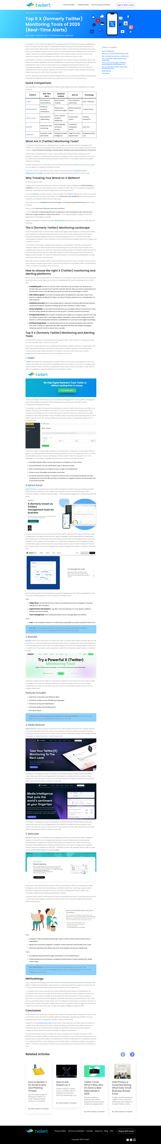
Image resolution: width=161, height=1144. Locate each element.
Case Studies (69, 5)
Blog (106, 1131)
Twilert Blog (33, 13)
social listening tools (44, 1023)
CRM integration (59, 220)
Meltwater (29, 134)
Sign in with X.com (125, 5)
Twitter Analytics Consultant (62, 35)
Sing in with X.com (126, 1131)
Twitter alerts (40, 850)
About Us (98, 1131)
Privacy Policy (60, 1131)
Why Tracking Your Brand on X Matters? (115, 56)
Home (27, 13)
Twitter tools (71, 194)
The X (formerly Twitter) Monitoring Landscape (114, 59)
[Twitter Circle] (94, 1071)
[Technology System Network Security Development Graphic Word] (122, 1071)
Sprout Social (30, 118)
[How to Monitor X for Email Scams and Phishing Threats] (38, 1071)
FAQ (111, 1131)
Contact (89, 1131)
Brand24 (29, 127)
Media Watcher (31, 109)
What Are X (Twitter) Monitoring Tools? (115, 54)
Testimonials (83, 5)
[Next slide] (132, 1054)
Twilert (28, 102)
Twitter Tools (41, 13)
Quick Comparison (108, 51)
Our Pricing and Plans (101, 5)
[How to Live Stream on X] (66, 1071)
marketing (34, 194)
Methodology (106, 71)
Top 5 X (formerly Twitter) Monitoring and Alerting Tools (114, 67)
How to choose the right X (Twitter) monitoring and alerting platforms (114, 63)
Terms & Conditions (76, 1131)
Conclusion (105, 73)
